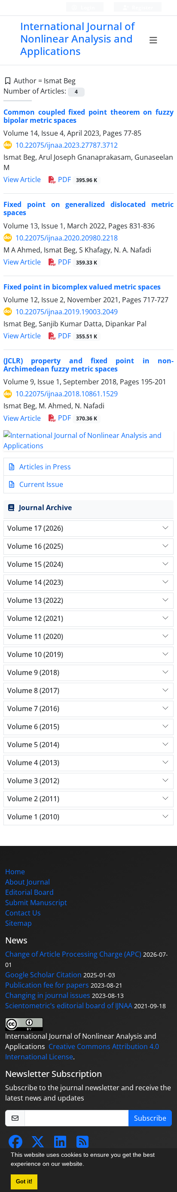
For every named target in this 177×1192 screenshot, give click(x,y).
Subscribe (150, 1118)
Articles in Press (44, 466)
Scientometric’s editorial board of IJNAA (68, 1005)
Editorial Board (29, 892)
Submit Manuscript (36, 902)
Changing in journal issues (47, 995)
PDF (76, 179)
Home (15, 871)
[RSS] (82, 1144)
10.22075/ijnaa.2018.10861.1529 (66, 393)
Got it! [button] (24, 1182)
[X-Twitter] (37, 1144)
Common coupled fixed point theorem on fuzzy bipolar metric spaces (88, 116)
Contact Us (23, 913)
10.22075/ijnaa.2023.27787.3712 (66, 145)
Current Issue (40, 484)
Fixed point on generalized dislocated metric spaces (88, 208)
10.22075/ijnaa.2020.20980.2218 (66, 238)
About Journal (27, 882)
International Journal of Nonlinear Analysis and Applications (77, 38)
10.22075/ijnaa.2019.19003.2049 (66, 311)
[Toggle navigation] (153, 40)
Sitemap (18, 923)
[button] (87, 1165)
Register (142, 7)
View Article (22, 179)
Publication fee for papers (47, 985)
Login (87, 7)
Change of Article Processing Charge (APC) (73, 954)
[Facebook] (15, 1144)
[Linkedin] (60, 1144)
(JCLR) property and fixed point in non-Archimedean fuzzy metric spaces (88, 365)
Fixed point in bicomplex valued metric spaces (82, 287)
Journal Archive (45, 507)
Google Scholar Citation (43, 974)
